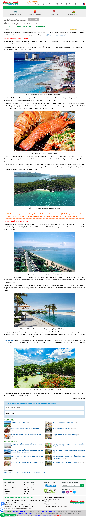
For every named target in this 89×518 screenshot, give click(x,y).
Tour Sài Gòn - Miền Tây (9, 513)
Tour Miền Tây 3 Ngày (75, 511)
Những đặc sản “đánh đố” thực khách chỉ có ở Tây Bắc (25, 428)
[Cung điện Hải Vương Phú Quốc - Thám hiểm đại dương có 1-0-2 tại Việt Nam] (48, 457)
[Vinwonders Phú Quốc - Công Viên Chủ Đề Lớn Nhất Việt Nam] (7, 457)
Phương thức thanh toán (30, 485)
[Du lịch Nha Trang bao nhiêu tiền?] (48, 430)
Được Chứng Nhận (49, 482)
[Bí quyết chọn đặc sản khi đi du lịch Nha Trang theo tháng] (7, 436)
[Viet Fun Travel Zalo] (74, 492)
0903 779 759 (54, 502)
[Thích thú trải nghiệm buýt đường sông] (48, 424)
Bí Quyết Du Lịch (40, 472)
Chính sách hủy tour (29, 491)
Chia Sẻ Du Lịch (19, 472)
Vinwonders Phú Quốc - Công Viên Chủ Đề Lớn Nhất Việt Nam (27, 456)
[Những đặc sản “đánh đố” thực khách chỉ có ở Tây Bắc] (7, 430)
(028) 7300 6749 (55, 500)
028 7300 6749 (33, 2)
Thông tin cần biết (9, 482)
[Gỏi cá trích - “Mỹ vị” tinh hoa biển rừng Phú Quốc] (7, 463)
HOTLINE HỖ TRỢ (10, 515)
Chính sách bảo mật (29, 489)
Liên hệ (26, 493)
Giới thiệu (6, 489)
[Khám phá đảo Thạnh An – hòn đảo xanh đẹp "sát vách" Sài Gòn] (7, 445)
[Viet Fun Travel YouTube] (70, 492)
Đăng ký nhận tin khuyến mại (70, 482)
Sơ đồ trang (7, 493)
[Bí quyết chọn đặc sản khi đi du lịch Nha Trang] (48, 436)
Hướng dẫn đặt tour (29, 487)
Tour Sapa (77, 513)
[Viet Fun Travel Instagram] (67, 492)
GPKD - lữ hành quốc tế (10, 487)
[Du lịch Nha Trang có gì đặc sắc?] (7, 424)
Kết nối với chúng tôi (68, 489)
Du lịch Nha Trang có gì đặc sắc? (19, 422)
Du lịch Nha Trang (8, 340)
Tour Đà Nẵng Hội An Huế (26, 515)
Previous (4, 13)
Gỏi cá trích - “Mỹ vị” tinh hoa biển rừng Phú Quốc (24, 462)
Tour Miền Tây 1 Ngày (34, 511)
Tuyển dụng (7, 491)
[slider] (73, 29)
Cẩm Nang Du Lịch (16, 24)
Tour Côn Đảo (62, 513)
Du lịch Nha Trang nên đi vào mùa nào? (33, 24)
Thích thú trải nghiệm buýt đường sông (63, 422)
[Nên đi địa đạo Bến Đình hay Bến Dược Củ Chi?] (48, 463)
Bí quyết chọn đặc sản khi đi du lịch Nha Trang (65, 434)
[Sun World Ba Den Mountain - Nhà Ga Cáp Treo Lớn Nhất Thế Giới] (48, 451)
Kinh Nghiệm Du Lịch (29, 472)
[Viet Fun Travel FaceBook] (63, 492)
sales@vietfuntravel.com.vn (57, 504)
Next (85, 13)
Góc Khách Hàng (29, 482)
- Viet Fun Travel (26, 508)
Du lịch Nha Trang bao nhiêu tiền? (61, 428)
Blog (9, 24)
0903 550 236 (63, 502)
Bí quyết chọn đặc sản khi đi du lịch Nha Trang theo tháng (26, 434)
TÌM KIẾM (34, 19)
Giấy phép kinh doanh (9, 485)
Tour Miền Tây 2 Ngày (63, 511)
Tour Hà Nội (70, 513)
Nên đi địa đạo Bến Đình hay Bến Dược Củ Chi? (65, 462)
